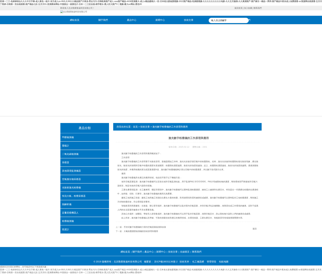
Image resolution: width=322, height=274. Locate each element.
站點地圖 (223, 261)
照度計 (65, 229)
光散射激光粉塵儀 (71, 187)
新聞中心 (160, 20)
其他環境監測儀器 (71, 170)
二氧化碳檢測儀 (70, 154)
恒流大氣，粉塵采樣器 (74, 196)
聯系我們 (258, 8)
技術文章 (188, 20)
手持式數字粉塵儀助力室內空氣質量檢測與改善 (145, 227)
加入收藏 (248, 8)
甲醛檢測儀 (68, 137)
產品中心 (131, 20)
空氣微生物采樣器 (71, 179)
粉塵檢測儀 (68, 221)
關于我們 (103, 20)
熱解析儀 (66, 204)
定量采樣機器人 (70, 212)
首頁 (135, 126)
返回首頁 (238, 8)
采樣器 (65, 162)
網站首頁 (74, 20)
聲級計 (65, 145)
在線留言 (217, 20)
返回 (255, 229)
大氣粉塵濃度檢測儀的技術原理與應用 (141, 231)
